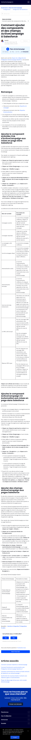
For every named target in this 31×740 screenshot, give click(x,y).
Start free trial (15, 651)
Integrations (23, 626)
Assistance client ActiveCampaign (11, 7)
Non (14, 638)
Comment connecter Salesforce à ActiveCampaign (14, 664)
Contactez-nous (22, 647)
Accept (15, 737)
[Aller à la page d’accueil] (7, 2)
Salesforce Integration (13, 626)
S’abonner (25, 41)
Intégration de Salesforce (20, 9)
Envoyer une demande (15, 704)
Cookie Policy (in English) (16, 734)
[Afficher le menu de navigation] (28, 2)
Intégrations (7, 9)
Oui (6, 638)
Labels (3, 628)
